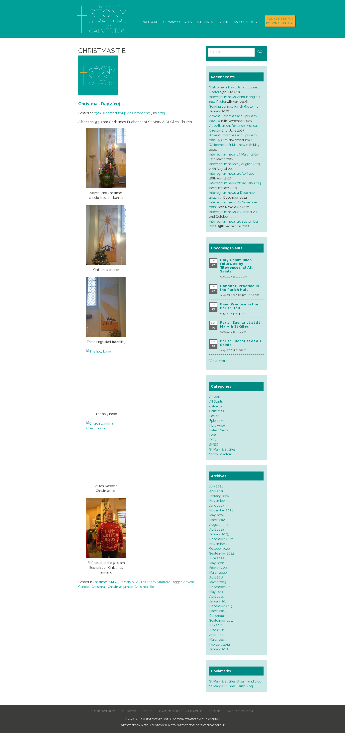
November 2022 (221, 544)
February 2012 (219, 644)
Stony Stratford (158, 582)
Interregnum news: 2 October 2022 (234, 212)
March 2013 (217, 611)
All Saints (205, 22)
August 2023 (218, 525)
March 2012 (217, 640)
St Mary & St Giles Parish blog (231, 686)
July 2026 (216, 486)
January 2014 (219, 601)
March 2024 (218, 520)
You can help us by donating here (280, 21)
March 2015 (217, 582)
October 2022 (219, 549)
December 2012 (221, 616)
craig (161, 113)
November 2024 (221, 510)
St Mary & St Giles (177, 22)
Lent (212, 435)
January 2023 (219, 534)
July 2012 (216, 625)
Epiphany (216, 421)
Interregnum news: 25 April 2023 (232, 173)
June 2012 (216, 630)
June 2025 (216, 505)
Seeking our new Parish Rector (231, 106)
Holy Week (217, 425)
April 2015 (216, 577)
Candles (84, 587)
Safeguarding (245, 22)
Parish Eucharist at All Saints (240, 343)
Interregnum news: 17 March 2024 (234, 154)
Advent (188, 582)
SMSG (113, 582)
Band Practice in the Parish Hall (239, 306)
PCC (212, 440)
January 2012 (218, 649)
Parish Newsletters (240, 711)
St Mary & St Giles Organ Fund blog (235, 681)
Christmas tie (144, 587)
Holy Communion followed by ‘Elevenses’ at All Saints (236, 265)
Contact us (194, 711)
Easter (214, 416)
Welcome (151, 22)
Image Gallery (169, 711)
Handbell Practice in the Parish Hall (239, 288)
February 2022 (219, 568)
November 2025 (221, 501)
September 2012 (221, 620)
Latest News (218, 430)
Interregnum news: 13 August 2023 (234, 164)
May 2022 (216, 563)
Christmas (100, 582)
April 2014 (216, 596)
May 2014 (216, 592)
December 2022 (221, 539)
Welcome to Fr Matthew (227, 145)
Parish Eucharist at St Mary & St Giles (240, 324)
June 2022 (216, 558)
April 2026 (216, 491)
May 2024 (216, 515)
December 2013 (221, 606)
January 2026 (219, 496)
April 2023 (216, 529)
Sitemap (214, 711)
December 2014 (221, 587)
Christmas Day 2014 (99, 103)
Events (223, 22)
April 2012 (216, 635)
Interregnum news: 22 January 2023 (235, 183)
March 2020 (218, 573)
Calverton (216, 406)
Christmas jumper (120, 587)
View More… (219, 361)
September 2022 (221, 553)
